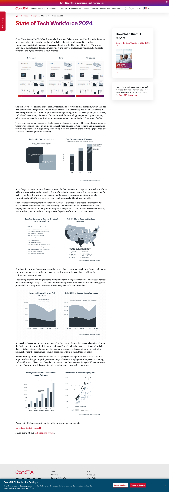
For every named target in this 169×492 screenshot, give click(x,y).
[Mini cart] (131, 8)
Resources (25, 16)
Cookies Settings (120, 485)
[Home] (22, 8)
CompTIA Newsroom (128, 95)
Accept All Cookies (138, 485)
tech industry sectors (44, 433)
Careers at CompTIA (58, 478)
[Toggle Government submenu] (80, 9)
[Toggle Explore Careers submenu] (44, 9)
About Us (54, 475)
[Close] (165, 485)
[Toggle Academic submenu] (109, 9)
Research (35, 16)
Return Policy (91, 478)
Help (88, 472)
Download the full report (27, 428)
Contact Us (90, 475)
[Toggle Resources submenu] (121, 9)
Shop (53, 472)
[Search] (126, 8)
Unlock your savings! (95, 3)
